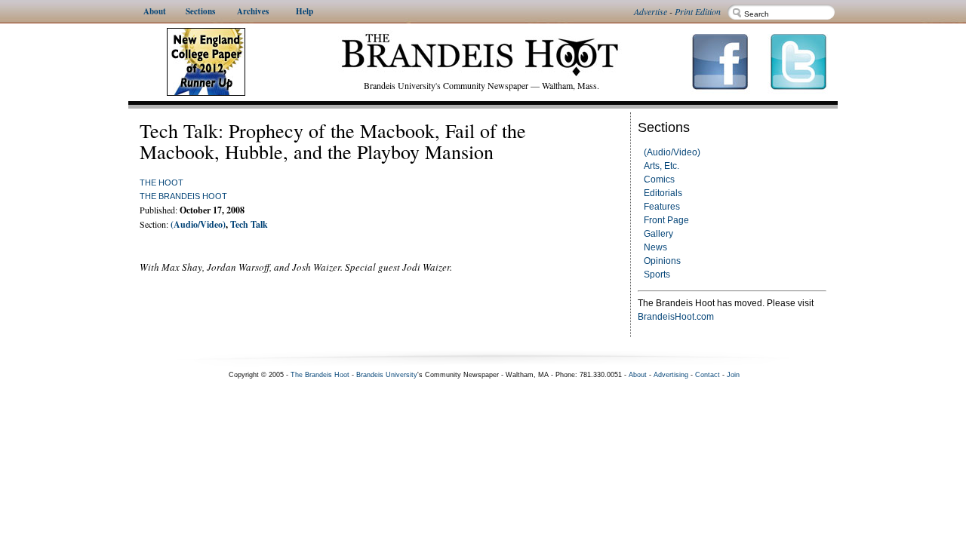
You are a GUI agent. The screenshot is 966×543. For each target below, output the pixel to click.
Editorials (663, 193)
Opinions (662, 261)
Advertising (671, 375)
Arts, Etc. (661, 166)
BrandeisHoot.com (676, 316)
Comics (659, 179)
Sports (657, 274)
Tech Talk (249, 224)
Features (662, 206)
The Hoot (161, 182)
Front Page (666, 220)
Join (733, 375)
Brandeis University (386, 375)
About (638, 375)
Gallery (658, 234)
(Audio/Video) (672, 152)
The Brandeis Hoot (183, 196)
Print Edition (698, 11)
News (655, 247)
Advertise (650, 11)
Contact (707, 375)
